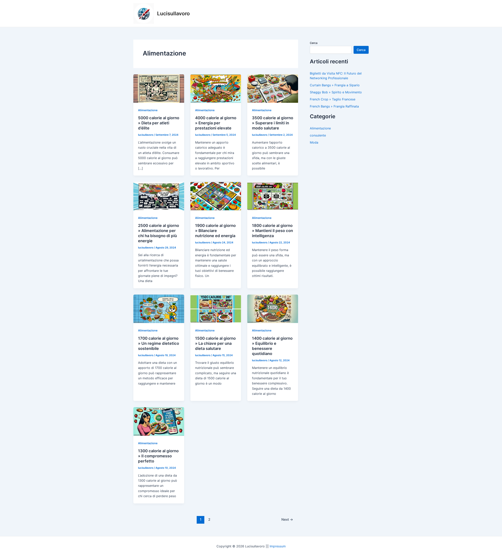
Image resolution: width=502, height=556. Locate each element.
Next (287, 519)
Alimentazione (147, 110)
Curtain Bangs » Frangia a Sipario (335, 85)
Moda (314, 142)
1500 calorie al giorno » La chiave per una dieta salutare (215, 343)
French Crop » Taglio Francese (332, 99)
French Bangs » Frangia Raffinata (334, 106)
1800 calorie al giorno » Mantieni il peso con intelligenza (272, 230)
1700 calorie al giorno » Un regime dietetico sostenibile (158, 343)
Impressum (278, 546)
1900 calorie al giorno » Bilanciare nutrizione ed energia (215, 230)
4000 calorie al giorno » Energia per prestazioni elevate (215, 123)
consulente (318, 135)
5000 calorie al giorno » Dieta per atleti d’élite (158, 123)
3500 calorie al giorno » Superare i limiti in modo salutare (272, 123)
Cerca (313, 43)
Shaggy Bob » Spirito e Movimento (336, 92)
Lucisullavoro (173, 13)
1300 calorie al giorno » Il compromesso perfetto (158, 456)
